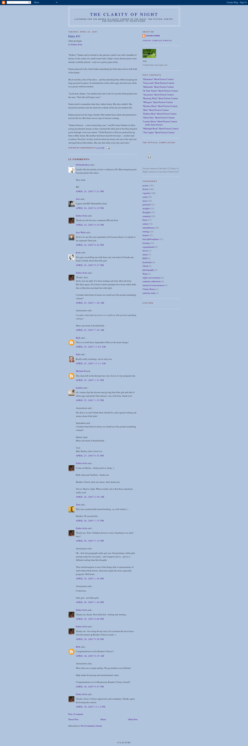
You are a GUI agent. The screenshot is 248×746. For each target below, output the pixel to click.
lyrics (145, 200)
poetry (145, 185)
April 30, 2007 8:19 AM (90, 655)
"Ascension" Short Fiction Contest (158, 94)
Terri (78, 504)
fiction (145, 189)
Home (103, 719)
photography (148, 269)
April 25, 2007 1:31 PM (90, 380)
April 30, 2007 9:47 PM (90, 686)
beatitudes (147, 262)
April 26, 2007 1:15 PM (90, 520)
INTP (145, 258)
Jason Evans (153, 36)
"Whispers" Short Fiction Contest (158, 102)
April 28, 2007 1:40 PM (90, 602)
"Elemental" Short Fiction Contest (158, 79)
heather (79, 387)
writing (146, 231)
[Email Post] (108, 148)
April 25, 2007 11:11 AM (91, 363)
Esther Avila (76, 44)
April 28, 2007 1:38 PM (90, 578)
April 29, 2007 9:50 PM (90, 639)
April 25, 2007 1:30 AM (90, 302)
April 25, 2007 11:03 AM (91, 346)
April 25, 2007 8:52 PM (90, 455)
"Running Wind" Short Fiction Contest (160, 98)
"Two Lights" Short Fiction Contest (159, 132)
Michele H (81, 370)
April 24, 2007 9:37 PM (90, 265)
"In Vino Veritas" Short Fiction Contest (160, 90)
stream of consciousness (153, 285)
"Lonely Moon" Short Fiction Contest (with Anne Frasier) (160, 123)
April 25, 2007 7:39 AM (90, 329)
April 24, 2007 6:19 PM (90, 208)
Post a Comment (75, 714)
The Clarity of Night (124, 14)
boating (146, 243)
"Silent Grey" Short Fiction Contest (159, 117)
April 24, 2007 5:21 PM (90, 191)
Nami (145, 273)
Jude (78, 354)
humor (145, 235)
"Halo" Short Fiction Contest (156, 109)
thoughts (147, 212)
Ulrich (145, 265)
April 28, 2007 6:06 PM (90, 618)
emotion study (149, 292)
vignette (146, 193)
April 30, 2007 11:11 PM (90, 706)
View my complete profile (157, 41)
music (145, 254)
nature (145, 223)
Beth (78, 337)
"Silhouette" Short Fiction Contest (158, 86)
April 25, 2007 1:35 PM (90, 400)
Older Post (132, 719)
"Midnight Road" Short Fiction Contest (160, 128)
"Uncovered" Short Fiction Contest (158, 82)
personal (146, 204)
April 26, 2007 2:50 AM (90, 496)
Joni (78, 198)
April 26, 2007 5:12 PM (90, 540)
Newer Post (73, 719)
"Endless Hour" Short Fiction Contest (159, 113)
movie (145, 250)
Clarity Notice (149, 289)
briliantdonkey (83, 164)
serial (145, 196)
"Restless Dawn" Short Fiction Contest (160, 106)
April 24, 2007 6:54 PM (90, 224)
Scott (78, 252)
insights (146, 208)
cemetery (147, 216)
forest (145, 219)
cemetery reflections (152, 281)
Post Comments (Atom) (91, 725)
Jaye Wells (81, 232)
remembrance (149, 227)
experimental (149, 246)
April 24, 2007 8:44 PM (90, 244)
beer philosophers (151, 239)
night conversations (152, 277)
